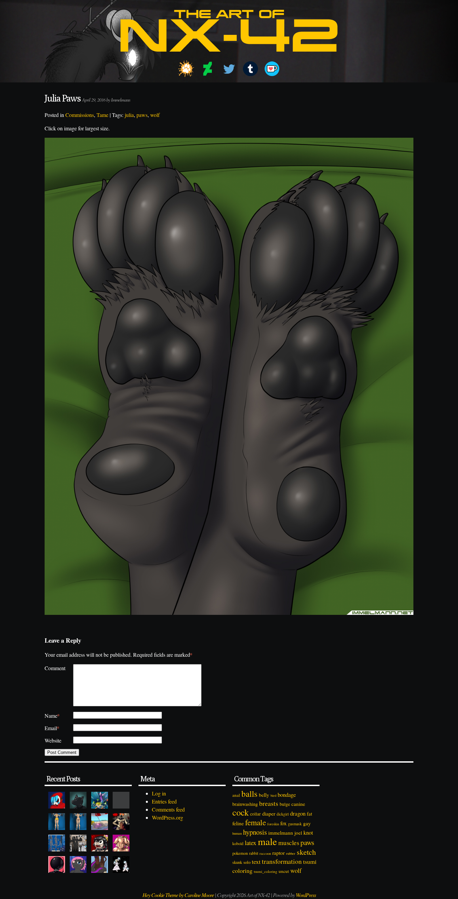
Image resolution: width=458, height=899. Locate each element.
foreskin (273, 823)
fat (309, 813)
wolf (155, 114)
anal (236, 795)
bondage (287, 794)
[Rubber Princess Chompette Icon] (99, 843)
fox (283, 823)
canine (298, 803)
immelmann (280, 832)
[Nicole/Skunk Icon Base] (78, 864)
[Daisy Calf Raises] (56, 821)
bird (273, 795)
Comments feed (168, 809)
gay (307, 823)
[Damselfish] (99, 800)
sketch (306, 852)
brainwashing (245, 804)
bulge (285, 804)
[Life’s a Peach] (99, 821)
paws (142, 114)
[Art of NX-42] (229, 56)
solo (246, 862)
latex (250, 842)
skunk (237, 862)
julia (129, 114)
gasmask (295, 823)
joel (298, 832)
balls (249, 793)
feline (238, 823)
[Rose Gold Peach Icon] (121, 843)
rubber (290, 853)
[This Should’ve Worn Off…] (99, 864)
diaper (268, 813)
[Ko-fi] (272, 68)
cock (240, 812)
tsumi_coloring (265, 871)
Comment (55, 667)
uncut (284, 871)
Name (52, 715)
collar (255, 814)
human (237, 833)
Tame (102, 114)
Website (53, 740)
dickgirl (283, 814)
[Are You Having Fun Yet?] (121, 821)
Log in (159, 793)
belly (264, 794)
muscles (288, 842)
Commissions (79, 114)
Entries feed (164, 801)
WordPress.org (167, 817)
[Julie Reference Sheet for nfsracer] (56, 843)
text (256, 861)
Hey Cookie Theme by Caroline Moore (178, 894)
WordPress (306, 894)
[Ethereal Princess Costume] (121, 864)
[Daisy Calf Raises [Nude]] (78, 821)
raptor (278, 852)
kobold (237, 843)
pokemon (240, 853)
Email (52, 728)
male (267, 841)
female (255, 822)
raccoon (265, 853)
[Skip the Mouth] (121, 800)
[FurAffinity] (186, 68)
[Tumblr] (250, 68)
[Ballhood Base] (56, 864)
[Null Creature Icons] (78, 800)
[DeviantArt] (207, 68)
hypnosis (255, 832)
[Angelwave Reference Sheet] (78, 843)
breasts (268, 803)
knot (308, 832)
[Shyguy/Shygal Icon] (56, 800)
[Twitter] (229, 68)
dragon (297, 813)
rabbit (253, 853)
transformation (282, 861)
